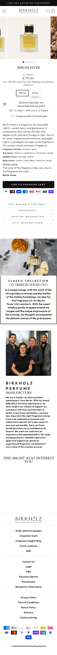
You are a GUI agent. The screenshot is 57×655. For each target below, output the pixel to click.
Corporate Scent (28, 535)
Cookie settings (28, 617)
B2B (28, 551)
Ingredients (28, 210)
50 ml (35, 93)
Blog (28, 540)
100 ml (22, 93)
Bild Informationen (28, 223)
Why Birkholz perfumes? (28, 204)
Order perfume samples (28, 530)
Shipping (36, 81)
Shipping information (27, 216)
